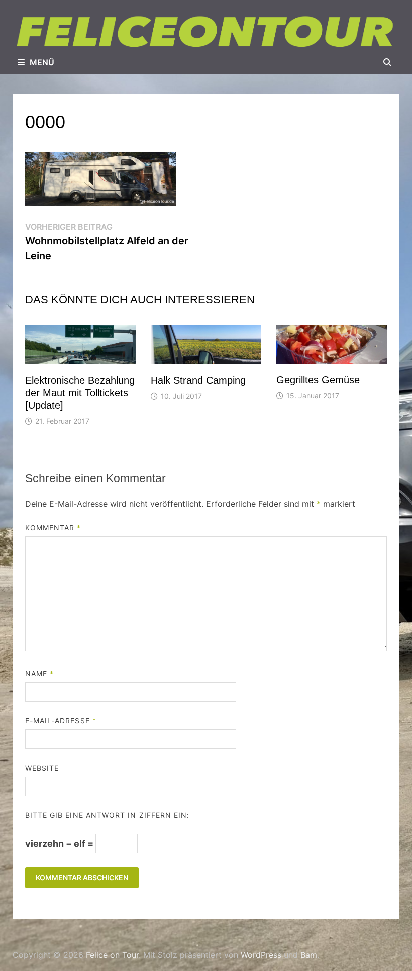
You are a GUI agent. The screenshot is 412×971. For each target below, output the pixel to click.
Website (42, 768)
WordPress (261, 955)
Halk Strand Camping (198, 380)
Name (39, 673)
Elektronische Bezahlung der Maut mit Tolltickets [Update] (80, 393)
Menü (42, 62)
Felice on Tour (112, 955)
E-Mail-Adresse (60, 720)
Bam (308, 955)
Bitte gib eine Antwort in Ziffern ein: (107, 815)
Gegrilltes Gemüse (318, 379)
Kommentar (53, 527)
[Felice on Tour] (206, 32)
